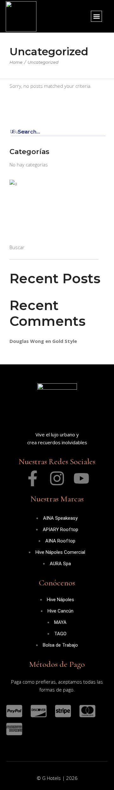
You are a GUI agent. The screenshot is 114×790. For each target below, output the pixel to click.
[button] (96, 16)
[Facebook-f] (33, 478)
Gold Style (64, 341)
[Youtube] (81, 478)
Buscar (17, 247)
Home (16, 62)
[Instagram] (57, 478)
